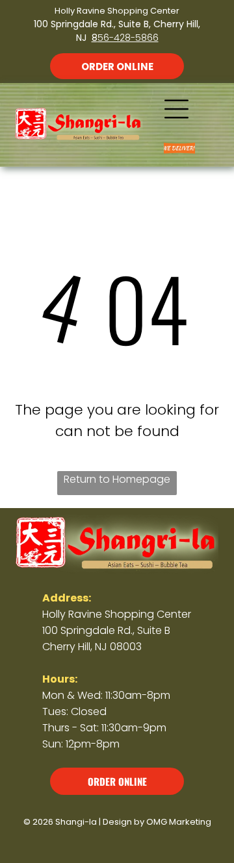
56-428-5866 (128, 37)
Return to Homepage (117, 479)
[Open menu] (176, 109)
